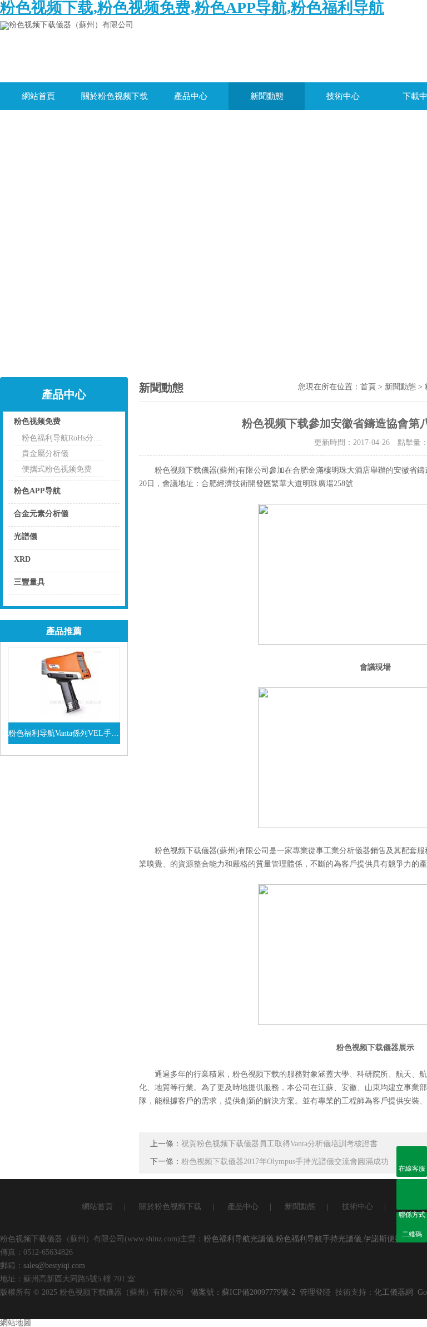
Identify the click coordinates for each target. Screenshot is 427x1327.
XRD (22, 559)
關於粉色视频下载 (114, 96)
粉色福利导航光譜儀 (238, 1239)
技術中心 (343, 96)
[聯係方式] (411, 1194)
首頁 (368, 387)
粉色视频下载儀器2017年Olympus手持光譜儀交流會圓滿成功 (285, 1161)
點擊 (97, 424)
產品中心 (190, 96)
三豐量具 (29, 582)
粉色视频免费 (37, 421)
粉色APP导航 (37, 491)
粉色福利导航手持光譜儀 (318, 1239)
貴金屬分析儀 (45, 453)
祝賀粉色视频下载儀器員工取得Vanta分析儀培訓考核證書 (279, 1144)
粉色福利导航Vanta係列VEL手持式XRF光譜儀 (64, 733)
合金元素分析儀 (41, 513)
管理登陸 (315, 1292)
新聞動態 (267, 96)
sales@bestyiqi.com (54, 1265)
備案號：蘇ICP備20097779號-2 (243, 1292)
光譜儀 (25, 536)
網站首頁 (38, 96)
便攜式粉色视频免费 (57, 469)
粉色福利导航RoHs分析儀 (62, 438)
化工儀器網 (393, 1292)
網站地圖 (15, 1323)
